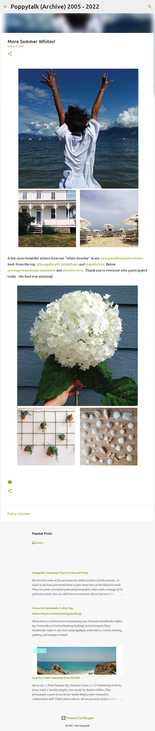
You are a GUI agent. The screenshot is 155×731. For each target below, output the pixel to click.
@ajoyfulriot (95, 264)
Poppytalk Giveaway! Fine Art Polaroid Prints (60, 572)
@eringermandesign (24, 270)
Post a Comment (19, 514)
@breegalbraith (48, 264)
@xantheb (47, 270)
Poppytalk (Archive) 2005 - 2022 (55, 6)
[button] (10, 54)
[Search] (104, 6)
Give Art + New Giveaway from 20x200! (56, 677)
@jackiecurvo (73, 270)
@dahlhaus (69, 264)
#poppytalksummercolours (121, 258)
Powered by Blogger (80, 718)
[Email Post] (10, 483)
